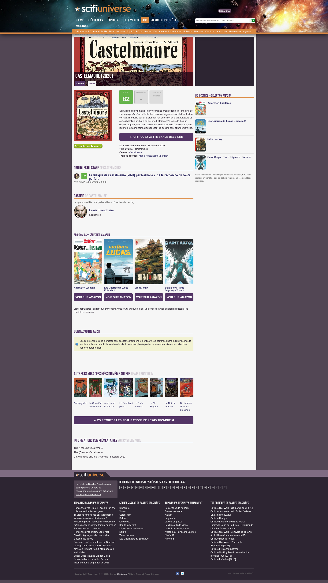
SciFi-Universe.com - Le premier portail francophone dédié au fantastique (103, 9)
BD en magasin (117, 31)
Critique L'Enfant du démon (225, 548)
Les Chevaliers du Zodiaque (134, 538)
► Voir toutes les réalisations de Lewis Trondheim (134, 420)
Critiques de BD (83, 31)
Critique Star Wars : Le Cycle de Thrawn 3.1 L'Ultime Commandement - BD (231, 533)
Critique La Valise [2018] (223, 559)
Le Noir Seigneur (154, 404)
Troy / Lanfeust (126, 535)
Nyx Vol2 (169, 535)
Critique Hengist (219, 518)
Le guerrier (170, 518)
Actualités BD (100, 31)
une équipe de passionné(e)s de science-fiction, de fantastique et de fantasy (94, 491)
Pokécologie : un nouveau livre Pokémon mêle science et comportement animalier (95, 523)
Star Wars (124, 507)
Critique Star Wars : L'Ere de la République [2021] (226, 543)
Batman (123, 518)
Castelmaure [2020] (94, 76)
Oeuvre (80, 83)
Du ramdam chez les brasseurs (186, 406)
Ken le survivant (127, 524)
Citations (209, 31)
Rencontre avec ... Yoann (87, 528)
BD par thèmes (143, 31)
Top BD (130, 31)
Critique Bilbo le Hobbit (222, 538)
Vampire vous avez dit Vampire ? (90, 518)
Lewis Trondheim (101, 210)
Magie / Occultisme (148, 155)
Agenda (247, 31)
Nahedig (169, 538)
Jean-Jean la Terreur (109, 404)
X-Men (122, 511)
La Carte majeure (139, 404)
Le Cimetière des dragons (95, 404)
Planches (198, 31)
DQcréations (122, 574)
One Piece (124, 521)
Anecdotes (221, 31)
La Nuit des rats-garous (177, 528)
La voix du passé (173, 521)
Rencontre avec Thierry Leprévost (91, 531)
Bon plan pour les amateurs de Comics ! (94, 542)
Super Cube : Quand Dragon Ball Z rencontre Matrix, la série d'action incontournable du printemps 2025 (92, 559)
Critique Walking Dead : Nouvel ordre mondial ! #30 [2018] (230, 554)
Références (235, 31)
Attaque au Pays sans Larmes (180, 531)
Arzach (168, 514)
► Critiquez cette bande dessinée (156, 137)
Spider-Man (125, 514)
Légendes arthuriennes (131, 528)
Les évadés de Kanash (177, 507)
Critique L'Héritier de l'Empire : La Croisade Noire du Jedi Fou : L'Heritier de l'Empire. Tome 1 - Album (232, 525)
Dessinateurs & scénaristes (167, 31)
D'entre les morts (173, 511)
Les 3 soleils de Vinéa (176, 524)
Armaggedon (80, 403)
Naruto (122, 531)
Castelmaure (136, 152)
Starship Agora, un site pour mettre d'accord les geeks (92, 536)
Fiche (92, 83)
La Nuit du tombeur (170, 404)
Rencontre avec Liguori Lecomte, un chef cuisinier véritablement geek (95, 509)
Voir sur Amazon (88, 297)
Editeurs (187, 31)
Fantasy (164, 155)
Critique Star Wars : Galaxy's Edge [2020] (232, 507)
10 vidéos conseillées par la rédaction (93, 514)
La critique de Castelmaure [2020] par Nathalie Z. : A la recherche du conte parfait (140, 177)
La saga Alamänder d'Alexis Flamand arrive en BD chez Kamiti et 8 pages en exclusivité (94, 549)
